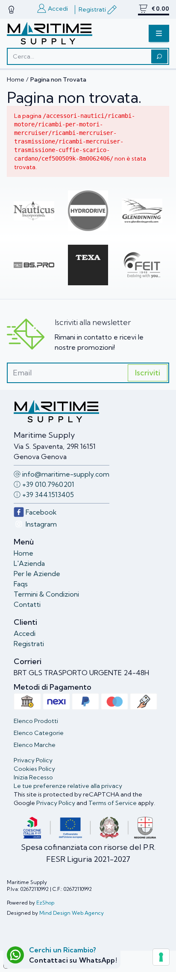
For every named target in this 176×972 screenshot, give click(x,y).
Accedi (24, 633)
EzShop (45, 902)
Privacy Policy (55, 803)
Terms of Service (112, 803)
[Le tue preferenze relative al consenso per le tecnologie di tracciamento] (161, 957)
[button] (159, 33)
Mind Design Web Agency (71, 913)
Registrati (29, 643)
